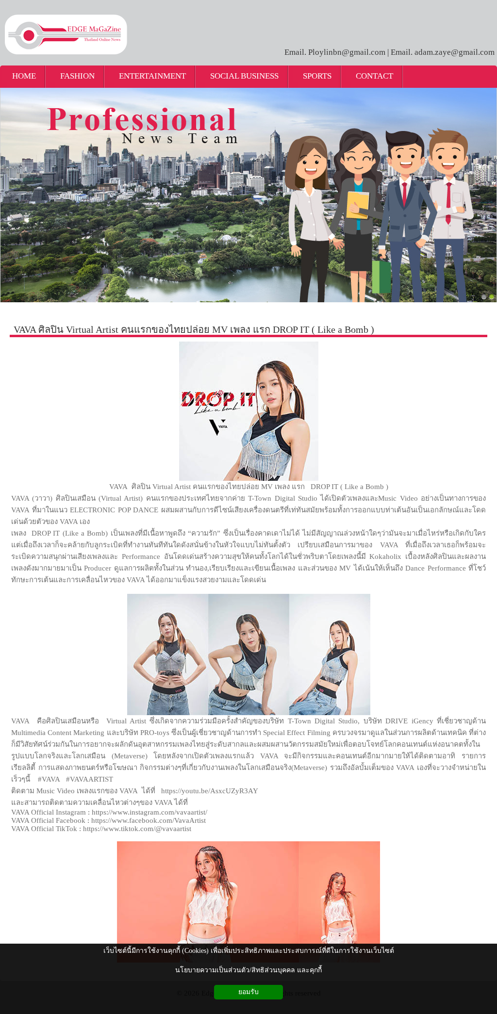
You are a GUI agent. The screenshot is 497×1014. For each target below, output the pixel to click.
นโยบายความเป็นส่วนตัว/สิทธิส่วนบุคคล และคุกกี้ (248, 970)
